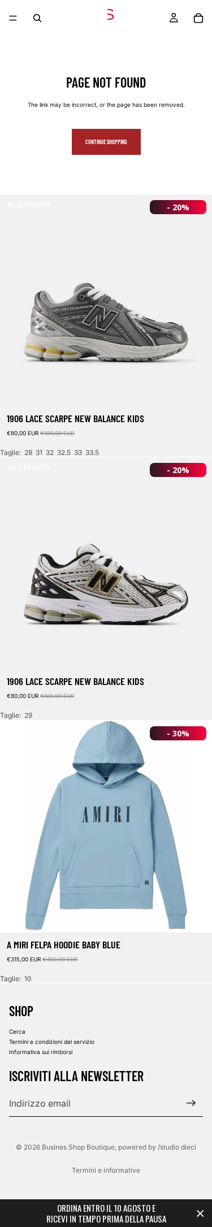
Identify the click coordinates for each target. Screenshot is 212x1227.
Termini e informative (106, 1170)
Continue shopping (106, 141)
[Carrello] (198, 18)
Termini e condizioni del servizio (51, 1041)
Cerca (17, 1031)
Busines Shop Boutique (78, 1147)
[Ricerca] (37, 18)
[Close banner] (200, 1213)
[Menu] (13, 18)
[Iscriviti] (191, 1103)
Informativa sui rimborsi (40, 1051)
